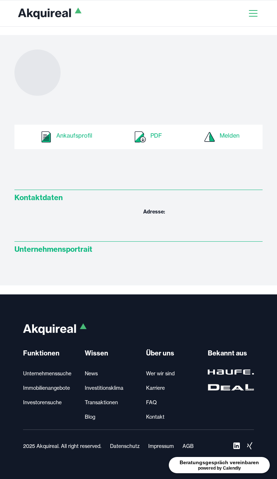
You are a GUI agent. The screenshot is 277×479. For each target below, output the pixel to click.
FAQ (151, 402)
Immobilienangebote (46, 388)
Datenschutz (125, 446)
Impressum (161, 446)
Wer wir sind (160, 373)
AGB (188, 446)
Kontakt (155, 417)
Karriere (155, 388)
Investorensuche (42, 402)
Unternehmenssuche (47, 373)
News (91, 373)
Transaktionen (101, 402)
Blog (90, 417)
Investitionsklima (104, 388)
